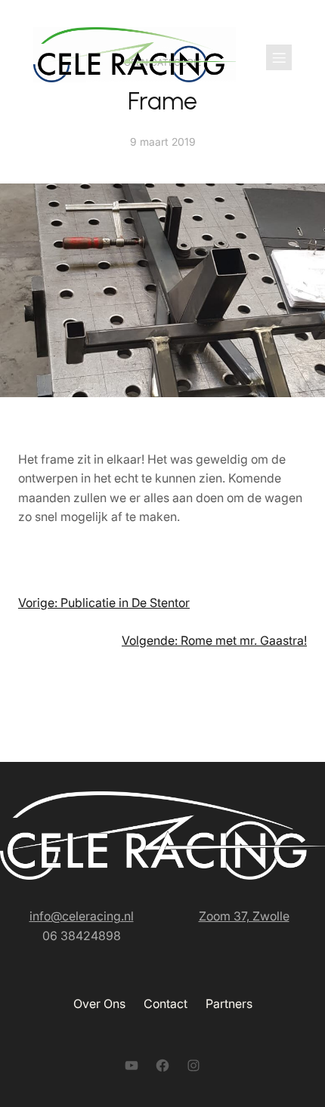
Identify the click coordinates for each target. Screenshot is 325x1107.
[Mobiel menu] (279, 57)
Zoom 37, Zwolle (244, 916)
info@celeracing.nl (81, 916)
